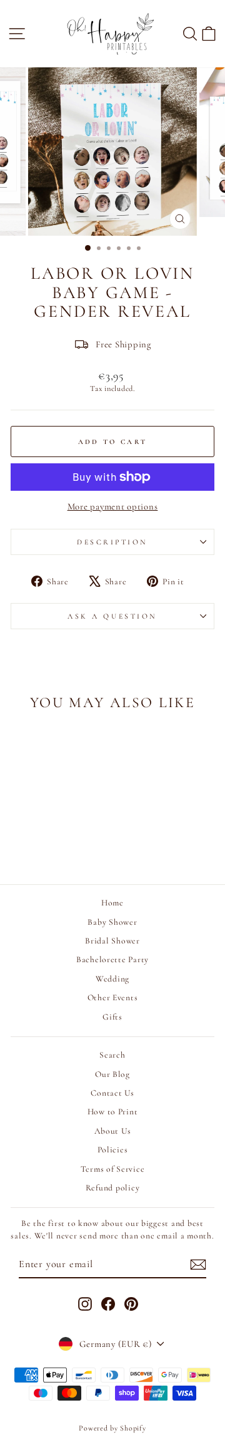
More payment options (113, 506)
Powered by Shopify (112, 1428)
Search (112, 1055)
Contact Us (112, 1093)
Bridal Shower (112, 940)
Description (112, 542)
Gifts (112, 1016)
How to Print (113, 1111)
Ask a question (112, 616)
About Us (112, 1131)
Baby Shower (112, 922)
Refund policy (113, 1187)
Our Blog (112, 1074)
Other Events (113, 997)
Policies (113, 1149)
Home (112, 902)
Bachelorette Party (112, 959)
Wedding (112, 978)
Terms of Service (113, 1169)
